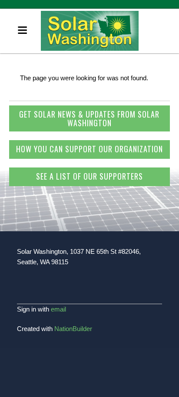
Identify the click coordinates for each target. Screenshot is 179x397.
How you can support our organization (89, 148)
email (58, 309)
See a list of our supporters (89, 176)
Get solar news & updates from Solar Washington (89, 118)
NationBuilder (73, 328)
